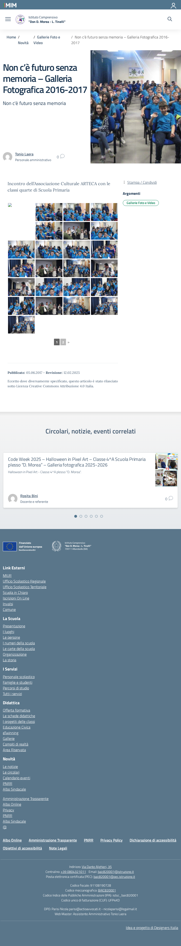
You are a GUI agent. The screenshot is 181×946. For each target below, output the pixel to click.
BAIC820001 (107, 890)
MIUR (7, 575)
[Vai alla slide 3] (86, 516)
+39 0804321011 (73, 871)
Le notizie (10, 766)
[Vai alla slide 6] (101, 516)
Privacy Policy (111, 840)
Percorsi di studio (16, 688)
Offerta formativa (16, 710)
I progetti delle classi (19, 721)
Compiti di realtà (15, 744)
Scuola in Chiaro (15, 592)
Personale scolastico (19, 676)
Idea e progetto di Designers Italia (152, 927)
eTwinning (10, 733)
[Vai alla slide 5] (96, 516)
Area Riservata (14, 750)
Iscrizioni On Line (16, 598)
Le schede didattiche (19, 716)
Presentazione (14, 626)
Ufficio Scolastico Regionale (24, 581)
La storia (9, 660)
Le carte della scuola (19, 648)
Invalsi (8, 604)
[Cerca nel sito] (169, 20)
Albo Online (12, 804)
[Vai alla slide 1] (75, 516)
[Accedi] (173, 5)
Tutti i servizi (12, 693)
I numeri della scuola (19, 643)
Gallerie (9, 738)
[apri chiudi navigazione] (8, 19)
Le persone (11, 637)
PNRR (7, 783)
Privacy (8, 810)
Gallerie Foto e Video (141, 202)
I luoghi (8, 631)
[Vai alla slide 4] (91, 516)
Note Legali (58, 848)
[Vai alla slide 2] (80, 516)
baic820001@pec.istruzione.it (114, 876)
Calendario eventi (16, 778)
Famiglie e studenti (17, 682)
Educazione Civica (16, 727)
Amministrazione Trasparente (26, 798)
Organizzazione (15, 654)
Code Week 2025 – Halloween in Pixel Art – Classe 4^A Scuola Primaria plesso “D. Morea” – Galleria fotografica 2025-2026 (76, 461)
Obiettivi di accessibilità (22, 848)
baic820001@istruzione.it (116, 871)
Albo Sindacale (14, 789)
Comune (9, 609)
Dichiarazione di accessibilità (153, 840)
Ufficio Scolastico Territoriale (24, 587)
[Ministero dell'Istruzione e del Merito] (10, 4)
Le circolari (11, 772)
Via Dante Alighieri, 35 (97, 866)
